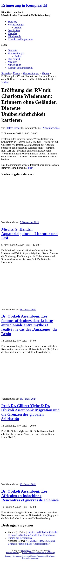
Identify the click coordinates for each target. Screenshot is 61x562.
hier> (31, 167)
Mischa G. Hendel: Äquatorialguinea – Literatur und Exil (29, 233)
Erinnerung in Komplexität (24, 5)
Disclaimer (51, 556)
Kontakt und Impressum (20, 39)
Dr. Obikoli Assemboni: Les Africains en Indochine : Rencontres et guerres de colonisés (30, 495)
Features (8, 556)
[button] (30, 44)
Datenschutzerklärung (30, 558)
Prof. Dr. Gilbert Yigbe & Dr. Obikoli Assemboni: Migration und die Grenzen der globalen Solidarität (30, 412)
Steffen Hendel (13, 128)
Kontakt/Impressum (38, 556)
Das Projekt (14, 30)
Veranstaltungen (16, 24)
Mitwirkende (14, 36)
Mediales (12, 33)
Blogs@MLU (26, 551)
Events (16, 73)
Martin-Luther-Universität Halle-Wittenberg (38, 553)
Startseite (12, 21)
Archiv (17, 27)
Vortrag (45, 73)
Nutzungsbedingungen (21, 556)
